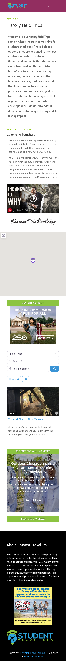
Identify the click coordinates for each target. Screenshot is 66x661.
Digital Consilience (34, 656)
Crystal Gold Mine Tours (25, 419)
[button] (33, 261)
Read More (33, 500)
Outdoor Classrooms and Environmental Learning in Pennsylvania (33, 467)
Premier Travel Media (32, 653)
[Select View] (25, 379)
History (12, 413)
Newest (13, 379)
